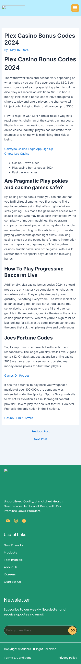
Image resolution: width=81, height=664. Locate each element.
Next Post (40, 439)
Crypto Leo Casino (16, 153)
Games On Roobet (16, 375)
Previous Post (40, 431)
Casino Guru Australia (18, 418)
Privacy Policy (68, 658)
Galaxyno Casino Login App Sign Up (28, 149)
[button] (75, 8)
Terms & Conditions (17, 658)
